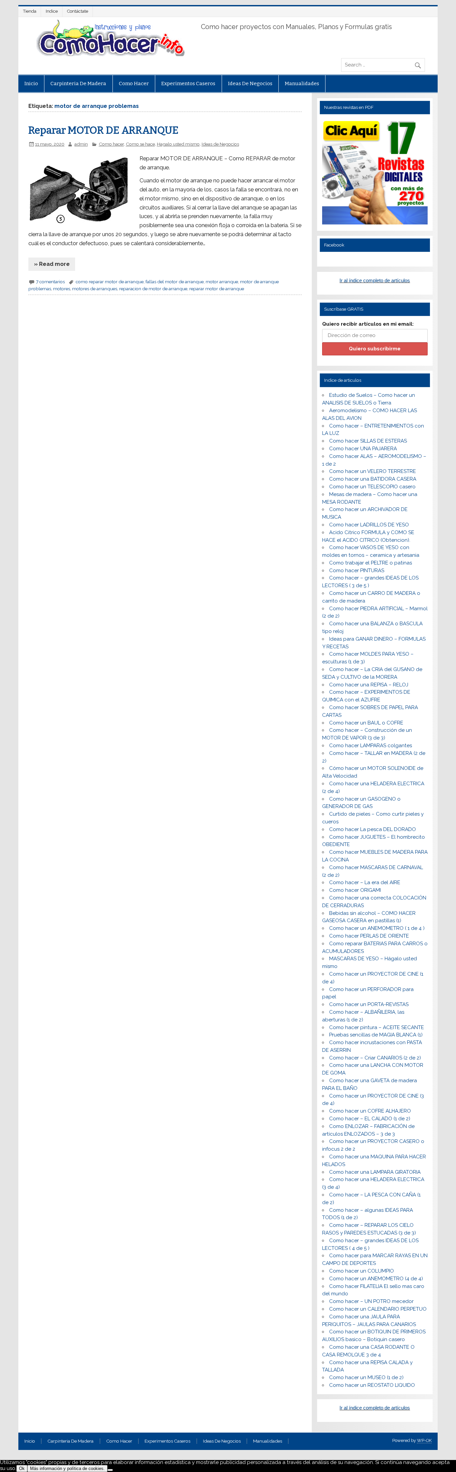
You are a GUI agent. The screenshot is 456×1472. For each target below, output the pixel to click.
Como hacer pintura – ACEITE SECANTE (376, 1027)
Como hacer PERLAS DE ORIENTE (369, 936)
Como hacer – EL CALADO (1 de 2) (369, 1119)
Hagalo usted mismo (178, 144)
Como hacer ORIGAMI (355, 890)
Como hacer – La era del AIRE (364, 882)
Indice (52, 11)
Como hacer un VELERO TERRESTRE (372, 471)
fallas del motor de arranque (175, 281)
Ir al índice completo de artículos (374, 280)
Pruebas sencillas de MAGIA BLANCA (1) (376, 1035)
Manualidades (302, 83)
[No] (110, 1470)
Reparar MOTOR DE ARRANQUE (103, 130)
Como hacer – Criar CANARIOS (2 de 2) (375, 1058)
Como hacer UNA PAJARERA (363, 449)
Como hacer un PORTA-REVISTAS (369, 1004)
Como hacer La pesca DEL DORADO (372, 829)
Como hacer (134, 83)
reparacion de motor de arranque (153, 288)
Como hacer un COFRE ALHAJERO (370, 1111)
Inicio (31, 83)
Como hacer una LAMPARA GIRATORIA (375, 1172)
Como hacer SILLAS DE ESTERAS (368, 441)
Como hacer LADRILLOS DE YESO (369, 525)
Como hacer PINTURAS (356, 570)
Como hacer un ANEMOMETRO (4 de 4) (376, 1279)
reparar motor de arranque (216, 288)
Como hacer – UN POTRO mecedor (371, 1301)
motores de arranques (94, 288)
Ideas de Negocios (250, 83)
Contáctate (77, 11)
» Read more (52, 264)
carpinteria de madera (78, 83)
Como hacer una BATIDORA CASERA (372, 479)
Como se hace (140, 144)
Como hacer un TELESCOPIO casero (372, 487)
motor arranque (222, 281)
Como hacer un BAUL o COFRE (366, 723)
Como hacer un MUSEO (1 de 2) (366, 1377)
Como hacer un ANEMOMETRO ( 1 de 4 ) (377, 928)
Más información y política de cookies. (67, 1468)
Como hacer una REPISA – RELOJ (368, 685)
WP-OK (424, 1440)
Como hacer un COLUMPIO (361, 1271)
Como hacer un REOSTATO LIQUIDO (372, 1385)
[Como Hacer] (109, 54)
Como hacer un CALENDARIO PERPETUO (378, 1309)
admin (81, 144)
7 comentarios (50, 281)
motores (61, 288)
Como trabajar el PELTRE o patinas (370, 563)
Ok (22, 1468)
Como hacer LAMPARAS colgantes (370, 746)
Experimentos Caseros (188, 83)
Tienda (29, 11)
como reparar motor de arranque (110, 281)
